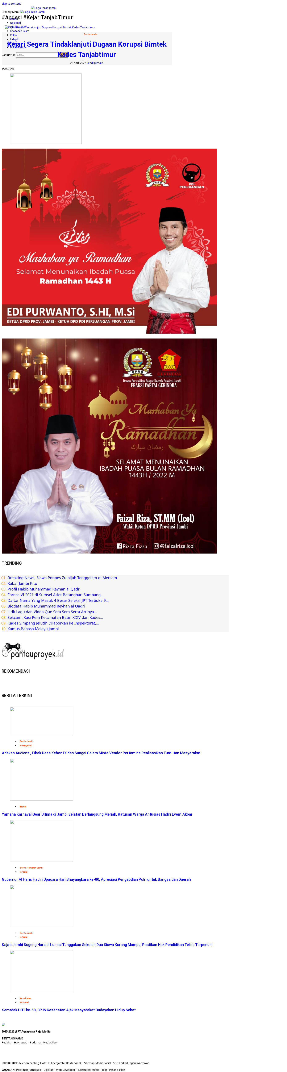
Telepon (24, 1063)
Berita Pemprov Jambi (31, 868)
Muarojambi (26, 745)
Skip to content (11, 3)
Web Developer (66, 1070)
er (73, 1063)
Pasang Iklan (117, 1070)
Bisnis (23, 807)
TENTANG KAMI (12, 1038)
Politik (13, 35)
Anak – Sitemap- (85, 1063)
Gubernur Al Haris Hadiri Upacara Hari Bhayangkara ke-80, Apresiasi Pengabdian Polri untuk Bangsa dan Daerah (96, 879)
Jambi (61, 1063)
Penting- (34, 1063)
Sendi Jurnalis (95, 63)
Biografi (49, 1070)
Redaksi (7, 1042)
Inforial (24, 872)
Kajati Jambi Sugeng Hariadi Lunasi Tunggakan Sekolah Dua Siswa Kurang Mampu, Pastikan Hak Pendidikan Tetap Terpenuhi (107, 944)
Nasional (15, 22)
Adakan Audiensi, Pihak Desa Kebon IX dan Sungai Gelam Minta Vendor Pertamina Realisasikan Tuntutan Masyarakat (101, 753)
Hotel (43, 1063)
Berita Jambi (90, 34)
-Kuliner (52, 1063)
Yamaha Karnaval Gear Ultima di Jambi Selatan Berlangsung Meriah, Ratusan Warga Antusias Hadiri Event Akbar (97, 814)
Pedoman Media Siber (44, 1042)
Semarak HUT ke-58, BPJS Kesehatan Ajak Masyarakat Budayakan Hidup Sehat (69, 1010)
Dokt (69, 1063)
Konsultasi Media (89, 1070)
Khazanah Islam (19, 31)
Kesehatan (25, 998)
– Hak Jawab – (21, 1042)
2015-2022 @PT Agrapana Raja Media (26, 1031)
